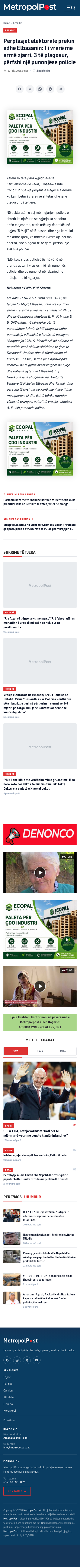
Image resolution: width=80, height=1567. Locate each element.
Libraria (8, 1404)
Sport (9, 1125)
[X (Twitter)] (27, 1360)
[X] (30, 89)
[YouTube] (37, 1360)
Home (6, 23)
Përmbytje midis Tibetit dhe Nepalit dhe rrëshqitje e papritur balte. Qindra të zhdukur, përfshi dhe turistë (49, 1256)
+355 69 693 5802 (14, 1482)
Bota (8, 1170)
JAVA (40, 1051)
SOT (15, 1051)
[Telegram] (50, 89)
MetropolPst (20, 1340)
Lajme (9, 1150)
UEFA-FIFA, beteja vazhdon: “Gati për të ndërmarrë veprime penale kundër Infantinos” (46, 1215)
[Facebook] (20, 89)
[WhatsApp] (40, 89)
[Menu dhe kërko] (67, 7)
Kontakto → (17, 1491)
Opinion (8, 1390)
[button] (40, 872)
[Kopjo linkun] (61, 89)
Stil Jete (8, 1397)
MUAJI (64, 1051)
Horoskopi (9, 1410)
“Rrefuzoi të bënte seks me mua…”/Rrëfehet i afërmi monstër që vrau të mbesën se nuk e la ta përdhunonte (39, 622)
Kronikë (17, 23)
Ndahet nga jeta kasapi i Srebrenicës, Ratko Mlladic (35, 1155)
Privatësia (9, 1420)
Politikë (8, 1384)
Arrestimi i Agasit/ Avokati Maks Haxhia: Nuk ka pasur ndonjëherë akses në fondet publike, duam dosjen (49, 1298)
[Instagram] (17, 1360)
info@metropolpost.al (16, 1447)
